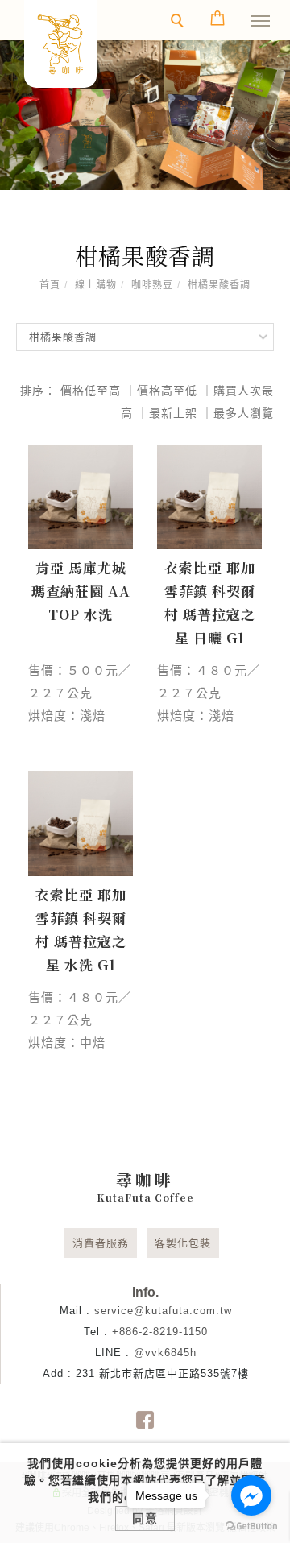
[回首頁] (60, 44)
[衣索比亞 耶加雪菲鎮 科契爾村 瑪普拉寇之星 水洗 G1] (80, 824)
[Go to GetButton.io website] (251, 1526)
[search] (179, 22)
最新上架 (173, 413)
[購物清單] (217, 17)
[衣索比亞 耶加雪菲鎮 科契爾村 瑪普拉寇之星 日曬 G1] (209, 497)
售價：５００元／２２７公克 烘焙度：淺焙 (79, 693)
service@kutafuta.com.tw (163, 1311)
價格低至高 (90, 390)
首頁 (49, 285)
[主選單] (260, 21)
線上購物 (96, 285)
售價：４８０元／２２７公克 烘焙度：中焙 (79, 1020)
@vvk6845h (165, 1353)
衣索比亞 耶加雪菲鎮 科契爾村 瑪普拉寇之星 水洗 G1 (80, 929)
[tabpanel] (145, 115)
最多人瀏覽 (243, 413)
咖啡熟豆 (152, 285)
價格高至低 (167, 390)
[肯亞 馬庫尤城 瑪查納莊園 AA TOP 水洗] (80, 497)
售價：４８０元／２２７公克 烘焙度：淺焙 (208, 693)
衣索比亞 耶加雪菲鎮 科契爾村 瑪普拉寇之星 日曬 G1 (209, 602)
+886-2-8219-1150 (160, 1332)
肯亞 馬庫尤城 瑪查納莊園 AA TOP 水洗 (80, 590)
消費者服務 (100, 1243)
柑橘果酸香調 (219, 285)
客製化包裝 (183, 1243)
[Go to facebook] (251, 1495)
